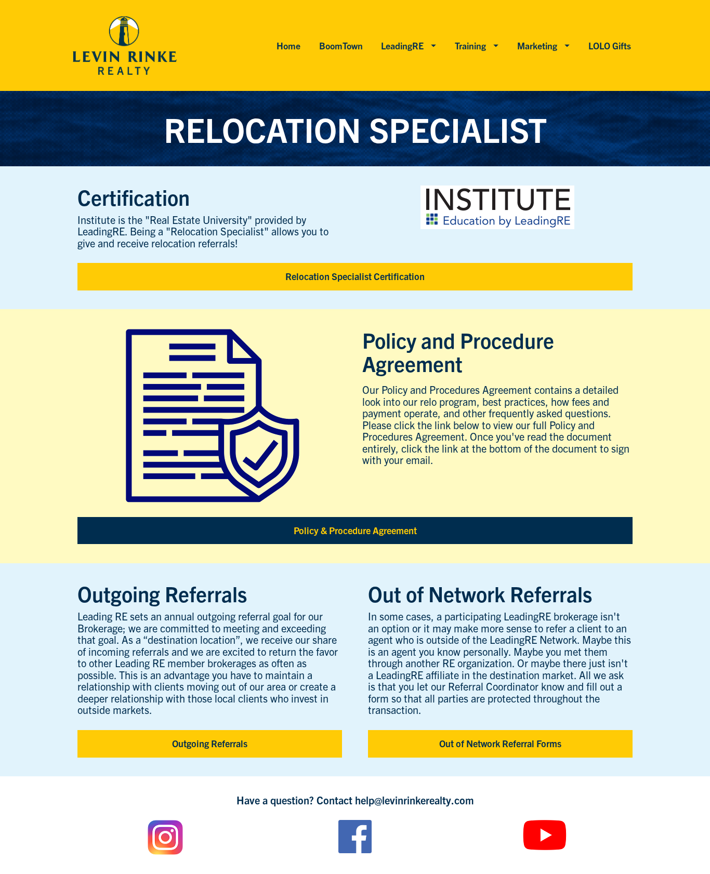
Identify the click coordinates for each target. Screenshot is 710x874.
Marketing (537, 45)
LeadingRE (402, 45)
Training (470, 45)
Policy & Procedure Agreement (355, 530)
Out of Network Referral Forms (500, 743)
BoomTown (341, 45)
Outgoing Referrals (209, 743)
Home (288, 45)
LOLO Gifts (609, 45)
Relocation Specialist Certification (355, 276)
